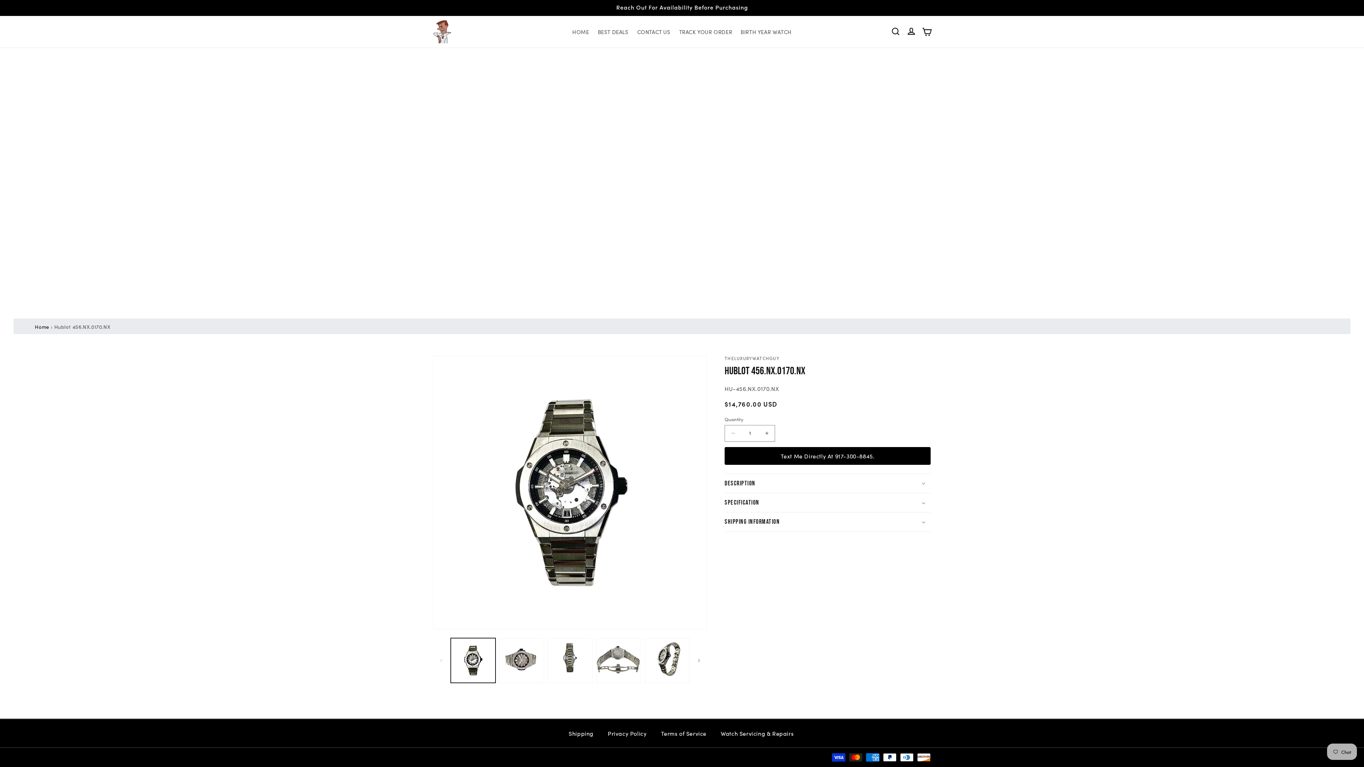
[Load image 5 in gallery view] (667, 660)
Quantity (734, 419)
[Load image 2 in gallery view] (521, 660)
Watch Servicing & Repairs (758, 733)
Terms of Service (684, 733)
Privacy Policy (627, 733)
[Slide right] (699, 660)
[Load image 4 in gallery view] (618, 660)
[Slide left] (441, 660)
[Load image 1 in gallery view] (473, 660)
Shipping (581, 733)
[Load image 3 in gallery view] (570, 660)
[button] (896, 32)
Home (42, 326)
